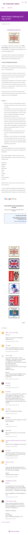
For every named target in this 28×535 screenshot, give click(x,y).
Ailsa (6, 417)
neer (6, 345)
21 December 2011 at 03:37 (12, 387)
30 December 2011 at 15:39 (12, 405)
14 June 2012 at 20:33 (10, 518)
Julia (6, 383)
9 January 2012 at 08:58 (11, 446)
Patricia (7, 355)
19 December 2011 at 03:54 (12, 379)
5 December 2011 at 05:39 (11, 351)
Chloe (7, 430)
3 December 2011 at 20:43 (11, 341)
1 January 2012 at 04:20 (11, 413)
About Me (10, 7)
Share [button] (23, 322)
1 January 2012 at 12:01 (11, 426)
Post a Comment (6, 522)
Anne (6, 391)
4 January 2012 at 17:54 (11, 436)
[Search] (22, 2)
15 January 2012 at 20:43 (11, 458)
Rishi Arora (8, 462)
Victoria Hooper (9, 501)
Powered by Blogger (14, 531)
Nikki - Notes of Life (10, 332)
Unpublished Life (9, 480)
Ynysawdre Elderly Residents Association (15, 440)
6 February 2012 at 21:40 (11, 497)
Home (3, 7)
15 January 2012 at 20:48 (11, 476)
